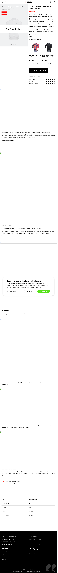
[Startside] (2, 6)
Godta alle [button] (43, 291)
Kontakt (4, 559)
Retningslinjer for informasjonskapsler (38, 544)
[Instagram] (34, 549)
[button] (35, 63)
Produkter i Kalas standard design (14, 6)
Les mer (40, 287)
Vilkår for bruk (33, 536)
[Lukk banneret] (54, 572)
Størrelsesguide (5, 556)
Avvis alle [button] (30, 291)
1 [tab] (11, 44)
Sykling (12, 7)
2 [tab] (13, 44)
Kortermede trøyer (6, 9)
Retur (3, 562)
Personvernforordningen (35, 539)
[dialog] (28, 286)
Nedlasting (4, 551)
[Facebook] (30, 549)
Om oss (31, 542)
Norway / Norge (33, 553)
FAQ (3, 553)
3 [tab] (15, 44)
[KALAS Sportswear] (28, 2)
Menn (6, 7)
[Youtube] (37, 549)
